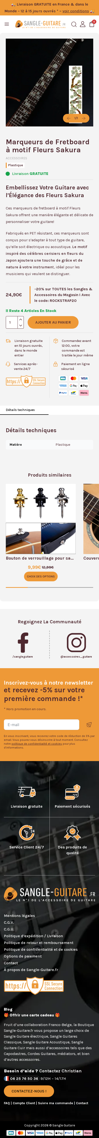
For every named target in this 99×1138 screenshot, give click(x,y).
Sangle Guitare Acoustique (46, 1042)
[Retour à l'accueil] (40, 24)
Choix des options (41, 576)
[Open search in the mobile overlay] (74, 24)
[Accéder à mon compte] (83, 24)
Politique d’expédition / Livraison (33, 936)
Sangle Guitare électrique (26, 1036)
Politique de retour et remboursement (38, 942)
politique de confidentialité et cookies (37, 743)
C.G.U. (9, 929)
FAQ (7, 1103)
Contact (11, 963)
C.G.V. (9, 922)
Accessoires (16, 158)
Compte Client (24, 1103)
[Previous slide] (69, 118)
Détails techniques (20, 410)
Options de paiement (23, 956)
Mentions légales (19, 915)
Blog (8, 1009)
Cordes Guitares (42, 1053)
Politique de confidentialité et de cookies (41, 949)
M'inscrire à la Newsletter (89, 724)
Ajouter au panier (53, 322)
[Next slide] (84, 118)
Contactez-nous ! (29, 1091)
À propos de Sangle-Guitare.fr (31, 969)
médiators (66, 1053)
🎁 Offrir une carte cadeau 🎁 (32, 1015)
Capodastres (15, 1053)
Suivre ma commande (56, 1103)
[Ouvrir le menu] (7, 24)
